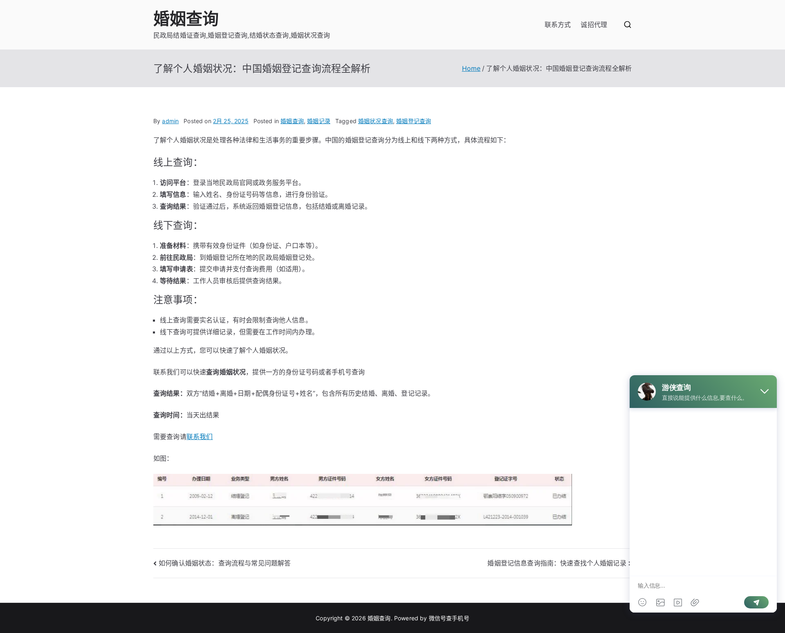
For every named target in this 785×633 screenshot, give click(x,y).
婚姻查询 (186, 19)
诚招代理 (594, 24)
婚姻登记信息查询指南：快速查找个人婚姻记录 (556, 563)
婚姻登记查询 (413, 120)
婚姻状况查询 (375, 120)
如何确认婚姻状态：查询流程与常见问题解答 (225, 563)
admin (170, 120)
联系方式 (558, 24)
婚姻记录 (318, 120)
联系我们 (199, 437)
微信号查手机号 (449, 618)
